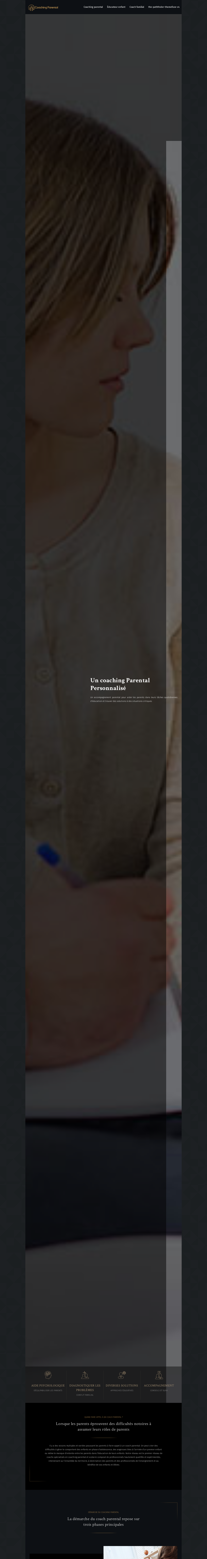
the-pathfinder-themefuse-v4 (164, 7)
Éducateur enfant (116, 7)
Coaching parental (93, 7)
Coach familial (137, 7)
